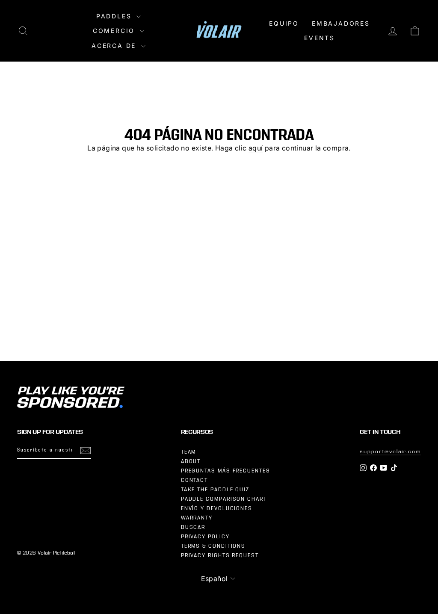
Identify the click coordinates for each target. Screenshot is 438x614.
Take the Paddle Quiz (215, 490)
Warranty (197, 518)
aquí (256, 148)
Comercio (115, 30)
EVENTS (319, 37)
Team (188, 452)
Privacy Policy (205, 537)
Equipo (284, 23)
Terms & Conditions (213, 546)
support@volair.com (390, 452)
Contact (194, 480)
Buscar (193, 527)
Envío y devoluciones (216, 508)
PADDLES (115, 16)
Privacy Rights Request (220, 555)
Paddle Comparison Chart (224, 499)
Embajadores (341, 23)
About (191, 461)
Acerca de (115, 45)
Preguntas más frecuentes (225, 471)
